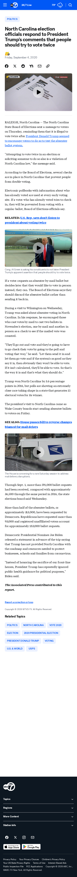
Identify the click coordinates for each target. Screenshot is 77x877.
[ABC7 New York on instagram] (24, 837)
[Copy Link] (48, 66)
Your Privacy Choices (29, 859)
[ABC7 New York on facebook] (6, 837)
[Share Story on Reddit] (23, 66)
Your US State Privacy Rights (16, 863)
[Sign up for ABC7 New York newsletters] (32, 837)
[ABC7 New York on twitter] (15, 837)
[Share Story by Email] (40, 66)
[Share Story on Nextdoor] (31, 66)
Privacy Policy (9, 859)
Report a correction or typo (19, 602)
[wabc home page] (9, 786)
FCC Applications (34, 866)
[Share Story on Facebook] (7, 66)
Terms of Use (39, 863)
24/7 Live (26, 5)
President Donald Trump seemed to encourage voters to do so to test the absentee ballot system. (37, 140)
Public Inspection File (13, 866)
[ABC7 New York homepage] (14, 5)
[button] (5, 4)
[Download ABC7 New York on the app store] (11, 847)
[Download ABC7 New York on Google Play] (31, 847)
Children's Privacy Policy (53, 859)
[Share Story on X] (15, 66)
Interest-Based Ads (57, 863)
